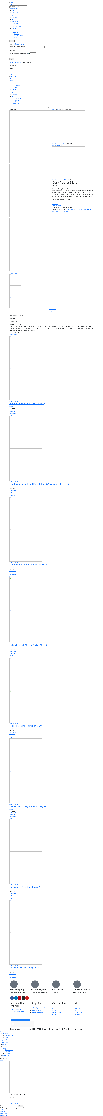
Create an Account (18, 44)
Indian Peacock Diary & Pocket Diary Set (29, 645)
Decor (13, 10)
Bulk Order (51, 107)
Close (1, 1032)
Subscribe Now (20, 1020)
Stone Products (16, 27)
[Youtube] (27, 998)
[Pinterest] (19, 998)
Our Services (59, 1003)
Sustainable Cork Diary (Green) (24, 967)
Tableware (15, 32)
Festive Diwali (16, 12)
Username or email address (17, 46)
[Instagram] (23, 998)
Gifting (14, 19)
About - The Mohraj (17, 1004)
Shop (58, 109)
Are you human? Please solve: (18, 53)
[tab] (53, 309)
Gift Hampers (16, 16)
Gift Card (14, 14)
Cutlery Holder (18, 36)
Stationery (15, 25)
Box (15, 30)
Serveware (15, 23)
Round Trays (15, 21)
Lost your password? (15, 62)
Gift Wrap (14, 17)
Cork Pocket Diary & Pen (59, 144)
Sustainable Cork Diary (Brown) (24, 886)
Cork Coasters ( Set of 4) (59, 180)
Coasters (16, 34)
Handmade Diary (57, 211)
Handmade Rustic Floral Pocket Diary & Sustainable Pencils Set (40, 483)
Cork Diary (80, 209)
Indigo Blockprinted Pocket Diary (25, 725)
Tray (15, 37)
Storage (14, 28)
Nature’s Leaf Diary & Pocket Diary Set (28, 806)
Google (12, 68)
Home (54, 109)
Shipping (37, 1003)
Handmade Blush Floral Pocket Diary (27, 403)
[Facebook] (12, 998)
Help (75, 1003)
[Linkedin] (16, 998)
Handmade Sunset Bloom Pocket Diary (28, 564)
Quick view (12, 413)
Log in (11, 59)
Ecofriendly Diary (88, 209)
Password (12, 50)
